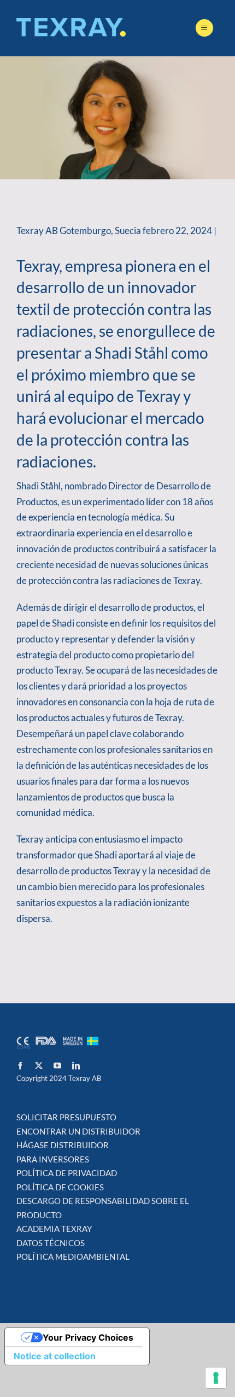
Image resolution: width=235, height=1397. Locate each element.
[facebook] (20, 1065)
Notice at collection (55, 1356)
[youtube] (57, 1065)
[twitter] (39, 1065)
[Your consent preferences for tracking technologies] (215, 1377)
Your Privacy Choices (88, 1337)
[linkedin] (76, 1065)
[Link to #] (204, 28)
